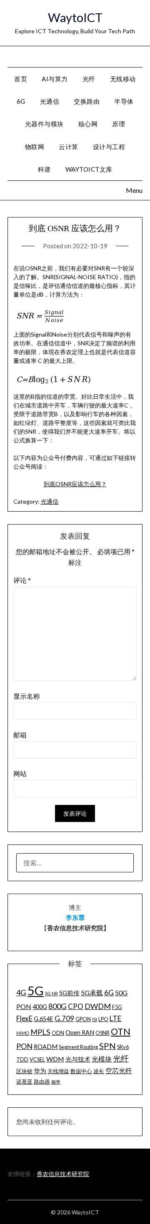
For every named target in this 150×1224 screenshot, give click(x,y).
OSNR (102, 1032)
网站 (20, 773)
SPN (107, 1046)
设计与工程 (109, 146)
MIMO (22, 1033)
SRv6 (123, 1047)
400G (39, 1006)
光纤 (88, 78)
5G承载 (92, 993)
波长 (98, 1071)
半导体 (124, 101)
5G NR (51, 993)
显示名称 (26, 696)
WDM (55, 1059)
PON (24, 1046)
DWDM (98, 1006)
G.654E (43, 1018)
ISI (94, 1019)
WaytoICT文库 (88, 169)
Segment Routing (78, 1047)
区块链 (24, 1071)
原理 (118, 123)
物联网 (35, 146)
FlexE (24, 1018)
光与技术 (77, 1059)
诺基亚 (24, 1081)
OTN (120, 1031)
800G (57, 1006)
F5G (117, 1007)
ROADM (46, 1046)
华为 (40, 1070)
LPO (103, 1019)
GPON (83, 1019)
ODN (58, 1032)
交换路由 (87, 101)
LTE (115, 1018)
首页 (20, 78)
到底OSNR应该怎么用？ (75, 483)
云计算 (68, 146)
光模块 (102, 1059)
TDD (22, 1059)
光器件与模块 (44, 123)
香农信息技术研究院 (63, 1173)
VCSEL (37, 1059)
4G (21, 992)
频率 (55, 1081)
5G (36, 990)
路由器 (42, 1081)
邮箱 (20, 735)
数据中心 (81, 1071)
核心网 (88, 123)
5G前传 (69, 993)
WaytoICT (75, 17)
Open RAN (79, 1032)
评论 (22, 580)
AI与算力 (55, 78)
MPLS (40, 1032)
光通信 (49, 501)
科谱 (44, 169)
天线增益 (58, 1071)
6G (21, 101)
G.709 (64, 1018)
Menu (133, 56)
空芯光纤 (118, 1070)
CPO (75, 1006)
